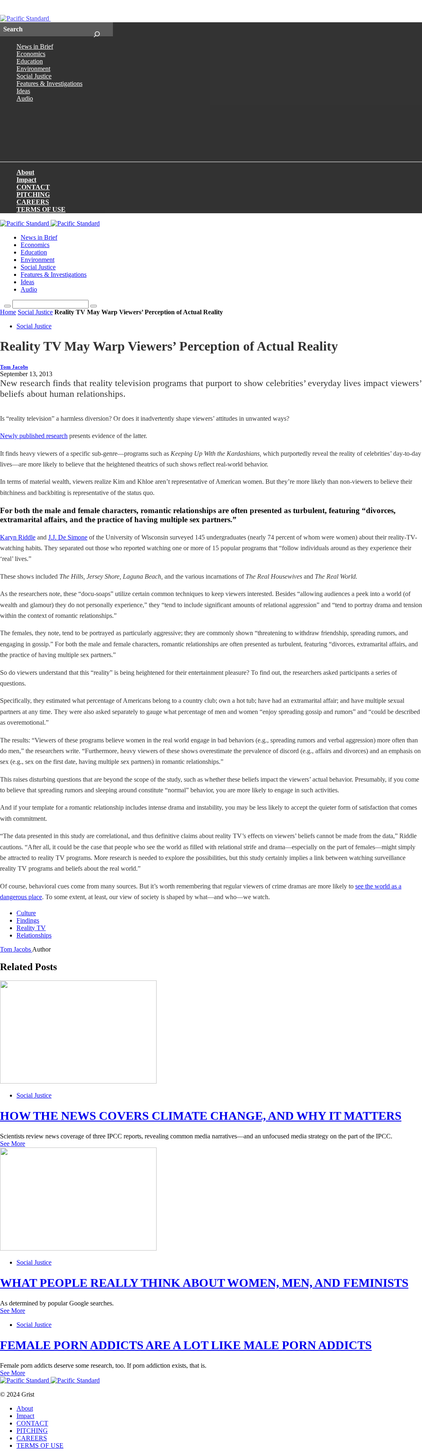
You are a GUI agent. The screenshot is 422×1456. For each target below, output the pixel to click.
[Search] (96, 29)
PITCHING (33, 194)
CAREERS (32, 201)
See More (12, 1143)
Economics (30, 53)
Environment (33, 68)
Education (29, 61)
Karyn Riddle (17, 537)
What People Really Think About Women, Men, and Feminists (204, 1282)
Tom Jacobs (14, 367)
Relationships (34, 935)
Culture (26, 912)
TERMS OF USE (41, 209)
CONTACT (33, 187)
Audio (24, 98)
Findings (27, 920)
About (25, 172)
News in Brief (34, 46)
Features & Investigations (49, 83)
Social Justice (34, 76)
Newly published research (34, 435)
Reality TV (31, 927)
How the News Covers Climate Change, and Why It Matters (200, 1115)
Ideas (23, 90)
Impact (26, 179)
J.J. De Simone (67, 537)
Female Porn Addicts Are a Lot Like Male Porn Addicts (186, 1345)
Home (8, 312)
